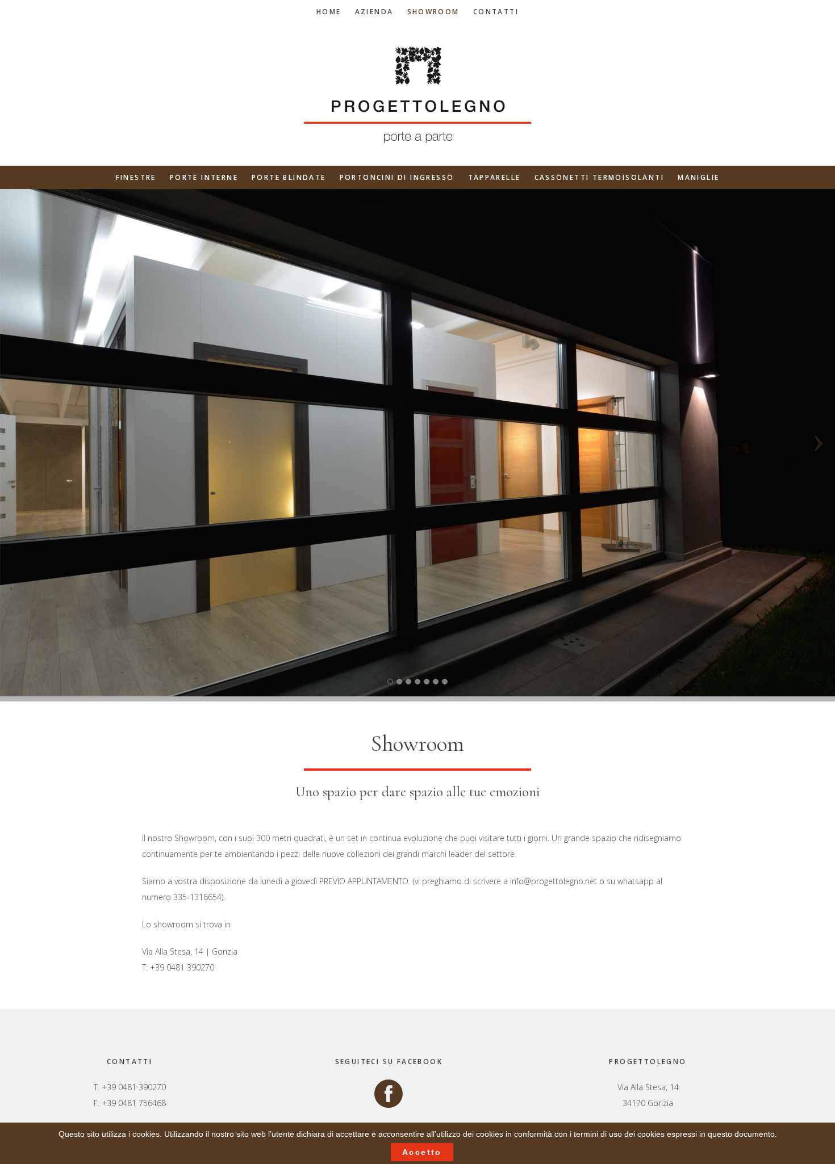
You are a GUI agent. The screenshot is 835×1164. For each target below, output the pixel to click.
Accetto (422, 1152)
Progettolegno (417, 95)
